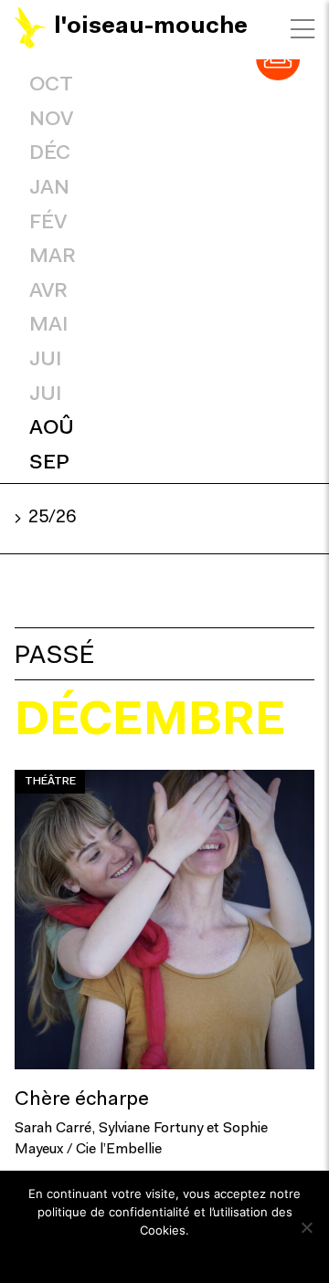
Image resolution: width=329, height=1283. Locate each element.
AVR (48, 291)
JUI (45, 360)
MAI (48, 325)
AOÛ (51, 428)
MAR (52, 257)
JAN (49, 188)
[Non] (306, 1227)
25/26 (52, 518)
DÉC (49, 153)
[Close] (302, 29)
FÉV (48, 223)
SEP (49, 463)
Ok (165, 1254)
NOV (51, 120)
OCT (51, 85)
